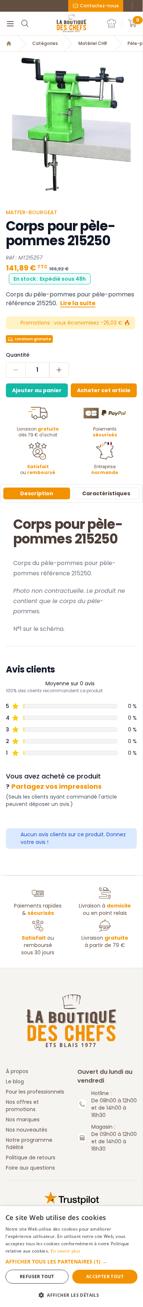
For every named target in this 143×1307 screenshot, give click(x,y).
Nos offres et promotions (22, 1105)
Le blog (15, 1081)
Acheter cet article (104, 390)
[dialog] (71, 1256)
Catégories (45, 43)
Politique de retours (30, 1157)
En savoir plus (65, 1251)
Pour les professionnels (35, 1091)
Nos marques (23, 1119)
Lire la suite (77, 303)
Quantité (17, 355)
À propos (17, 1071)
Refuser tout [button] (37, 1276)
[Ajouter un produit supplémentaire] (59, 370)
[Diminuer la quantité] (16, 370)
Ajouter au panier (37, 390)
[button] (72, 1261)
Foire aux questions (30, 1167)
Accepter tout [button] (105, 1276)
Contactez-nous (99, 6)
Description (36, 493)
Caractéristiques (106, 493)
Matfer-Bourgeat (31, 212)
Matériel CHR (92, 43)
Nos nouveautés (26, 1129)
